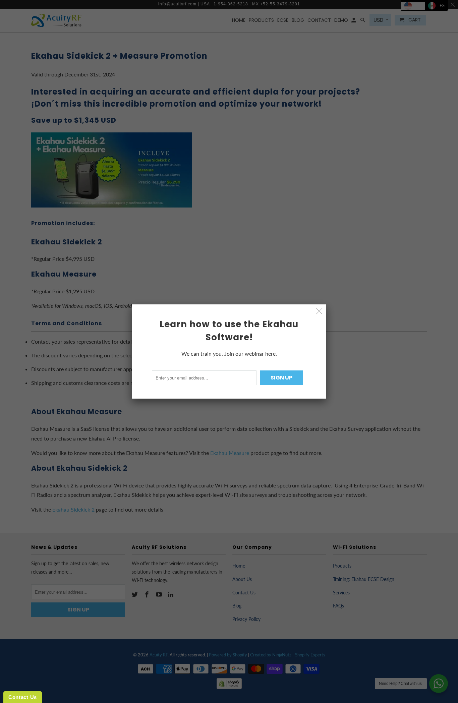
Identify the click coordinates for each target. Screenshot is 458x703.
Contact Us (22, 697)
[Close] (319, 311)
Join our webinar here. (250, 353)
